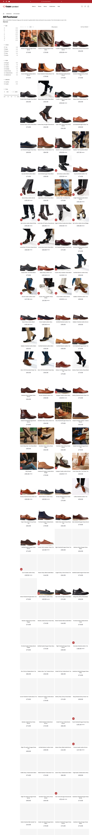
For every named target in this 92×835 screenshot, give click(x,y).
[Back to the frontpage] (3, 13)
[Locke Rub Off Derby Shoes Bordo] (45, 213)
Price (6, 89)
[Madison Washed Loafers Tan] (80, 286)
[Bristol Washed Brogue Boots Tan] (28, 586)
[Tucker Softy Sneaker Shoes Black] (63, 262)
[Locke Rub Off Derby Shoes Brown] (28, 237)
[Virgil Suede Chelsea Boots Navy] (80, 762)
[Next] (61, 1)
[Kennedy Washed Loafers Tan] (80, 636)
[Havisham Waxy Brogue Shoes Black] (80, 812)
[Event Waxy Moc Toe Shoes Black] (28, 435)
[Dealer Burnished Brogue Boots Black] (45, 812)
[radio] (25, 27)
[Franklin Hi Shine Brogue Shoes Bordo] (63, 38)
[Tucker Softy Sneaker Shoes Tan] (45, 537)
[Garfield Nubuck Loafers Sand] (45, 737)
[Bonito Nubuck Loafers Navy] (45, 586)
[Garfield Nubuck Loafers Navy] (80, 262)
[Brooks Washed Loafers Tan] (45, 385)
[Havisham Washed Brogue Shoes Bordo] (80, 786)
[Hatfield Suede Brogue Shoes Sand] (80, 562)
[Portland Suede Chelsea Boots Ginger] (28, 636)
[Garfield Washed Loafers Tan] (63, 311)
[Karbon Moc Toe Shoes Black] (28, 262)
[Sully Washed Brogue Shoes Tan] (63, 410)
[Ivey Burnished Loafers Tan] (80, 163)
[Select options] (35, 31)
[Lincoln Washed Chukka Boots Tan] (28, 686)
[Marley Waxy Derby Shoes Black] (63, 686)
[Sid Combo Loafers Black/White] (28, 213)
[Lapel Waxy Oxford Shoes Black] (45, 187)
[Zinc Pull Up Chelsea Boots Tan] (28, 661)
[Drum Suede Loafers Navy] (28, 562)
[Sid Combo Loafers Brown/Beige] (80, 213)
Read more (5, 21)
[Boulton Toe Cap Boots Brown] (63, 139)
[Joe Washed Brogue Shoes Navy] (28, 139)
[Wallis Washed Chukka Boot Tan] (45, 762)
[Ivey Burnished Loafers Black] (28, 163)
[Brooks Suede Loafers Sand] (28, 286)
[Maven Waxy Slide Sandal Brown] (63, 737)
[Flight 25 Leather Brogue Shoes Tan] (28, 737)
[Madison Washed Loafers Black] (28, 335)
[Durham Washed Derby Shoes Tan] (80, 63)
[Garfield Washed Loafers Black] (45, 335)
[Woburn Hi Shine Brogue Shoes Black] (45, 38)
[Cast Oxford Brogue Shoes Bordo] (63, 786)
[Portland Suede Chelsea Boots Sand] (80, 610)
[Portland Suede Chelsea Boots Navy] (45, 511)
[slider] (4, 95)
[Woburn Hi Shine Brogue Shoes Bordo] (28, 38)
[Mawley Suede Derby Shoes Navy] (45, 610)
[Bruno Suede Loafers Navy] (45, 311)
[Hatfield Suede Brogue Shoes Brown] (28, 537)
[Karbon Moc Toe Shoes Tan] (63, 187)
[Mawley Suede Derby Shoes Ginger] (28, 610)
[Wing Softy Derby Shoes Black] (80, 586)
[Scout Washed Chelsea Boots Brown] (28, 63)
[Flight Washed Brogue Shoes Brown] (63, 636)
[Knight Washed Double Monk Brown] (80, 187)
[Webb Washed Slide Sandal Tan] (28, 812)
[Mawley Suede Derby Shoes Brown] (28, 711)
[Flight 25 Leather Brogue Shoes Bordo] (28, 786)
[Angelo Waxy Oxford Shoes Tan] (63, 562)
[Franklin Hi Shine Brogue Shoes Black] (63, 89)
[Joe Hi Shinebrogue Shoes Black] (45, 163)
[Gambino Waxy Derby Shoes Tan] (45, 410)
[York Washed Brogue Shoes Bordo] (63, 237)
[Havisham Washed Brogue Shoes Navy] (80, 661)
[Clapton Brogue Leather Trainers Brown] (80, 410)
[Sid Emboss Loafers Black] (63, 163)
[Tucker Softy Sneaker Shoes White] (45, 286)
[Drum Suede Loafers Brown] (63, 286)
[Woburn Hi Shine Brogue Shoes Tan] (63, 359)
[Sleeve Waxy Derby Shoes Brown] (80, 38)
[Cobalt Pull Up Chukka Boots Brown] (63, 711)
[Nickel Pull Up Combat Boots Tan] (45, 139)
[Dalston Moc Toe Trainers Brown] (45, 661)
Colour (7, 45)
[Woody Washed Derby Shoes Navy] (63, 486)
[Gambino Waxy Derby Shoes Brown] (63, 435)
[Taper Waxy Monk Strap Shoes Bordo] (63, 114)
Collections (9, 13)
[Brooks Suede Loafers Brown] (80, 737)
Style (6, 60)
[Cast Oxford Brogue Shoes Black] (63, 586)
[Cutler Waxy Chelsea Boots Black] (63, 762)
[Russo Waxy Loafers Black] (28, 311)
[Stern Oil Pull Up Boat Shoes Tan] (28, 359)
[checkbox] (11, 28)
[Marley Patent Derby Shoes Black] (80, 359)
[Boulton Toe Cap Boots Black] (80, 139)
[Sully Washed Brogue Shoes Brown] (80, 511)
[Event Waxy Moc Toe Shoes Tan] (80, 461)
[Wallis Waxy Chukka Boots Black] (28, 762)
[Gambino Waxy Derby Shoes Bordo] (45, 786)
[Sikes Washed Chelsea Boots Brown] (63, 63)
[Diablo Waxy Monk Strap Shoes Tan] (63, 511)
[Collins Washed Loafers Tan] (80, 486)
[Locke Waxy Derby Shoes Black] (45, 237)
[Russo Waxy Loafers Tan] (45, 262)
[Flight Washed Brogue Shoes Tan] (63, 537)
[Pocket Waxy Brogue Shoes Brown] (45, 114)
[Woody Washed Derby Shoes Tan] (28, 486)
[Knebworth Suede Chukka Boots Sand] (45, 686)
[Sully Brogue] (28, 461)
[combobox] (85, 27)
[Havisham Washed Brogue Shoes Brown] (63, 812)
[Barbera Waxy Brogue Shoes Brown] (28, 385)
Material (7, 79)
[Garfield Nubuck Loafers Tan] (63, 335)
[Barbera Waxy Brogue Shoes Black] (80, 537)
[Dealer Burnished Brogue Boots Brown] (28, 410)
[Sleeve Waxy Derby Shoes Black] (45, 89)
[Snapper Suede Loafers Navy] (63, 385)
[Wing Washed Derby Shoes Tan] (80, 686)
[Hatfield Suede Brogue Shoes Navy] (45, 636)
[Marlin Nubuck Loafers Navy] (45, 486)
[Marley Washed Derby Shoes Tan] (80, 385)
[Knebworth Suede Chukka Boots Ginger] (45, 461)
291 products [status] (54, 27)
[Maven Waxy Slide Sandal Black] (45, 562)
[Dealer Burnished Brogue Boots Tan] (80, 435)
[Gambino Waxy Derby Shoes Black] (45, 435)
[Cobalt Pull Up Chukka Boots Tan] (63, 661)
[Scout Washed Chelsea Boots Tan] (45, 63)
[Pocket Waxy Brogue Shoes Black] (28, 89)
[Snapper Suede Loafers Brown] (63, 461)
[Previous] (30, 1)
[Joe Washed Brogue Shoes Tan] (80, 114)
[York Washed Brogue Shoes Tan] (80, 335)
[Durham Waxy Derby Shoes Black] (28, 114)
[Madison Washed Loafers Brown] (80, 311)
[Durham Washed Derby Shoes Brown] (80, 237)
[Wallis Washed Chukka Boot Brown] (45, 711)
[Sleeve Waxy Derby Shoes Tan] (80, 89)
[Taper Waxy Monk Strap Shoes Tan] (28, 511)
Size (6, 25)
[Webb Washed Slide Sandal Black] (63, 610)
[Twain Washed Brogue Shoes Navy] (80, 711)
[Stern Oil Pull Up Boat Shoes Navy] (45, 359)
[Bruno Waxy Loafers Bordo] (28, 187)
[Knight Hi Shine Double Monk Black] (63, 213)
